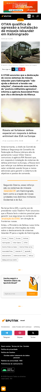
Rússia (11, 238)
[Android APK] (8, 370)
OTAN (26, 242)
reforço (31, 255)
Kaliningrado (6, 242)
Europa (18, 238)
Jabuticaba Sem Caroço (22, 327)
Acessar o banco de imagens (28, 65)
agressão (28, 251)
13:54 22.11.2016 (7, 39)
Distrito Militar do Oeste (9, 247)
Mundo (4, 238)
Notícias (25, 238)
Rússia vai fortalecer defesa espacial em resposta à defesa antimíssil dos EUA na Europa (19, 133)
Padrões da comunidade (9, 361)
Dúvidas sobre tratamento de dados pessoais (17, 356)
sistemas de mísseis (20, 255)
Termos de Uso (17, 346)
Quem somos (6, 346)
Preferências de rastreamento (12, 364)
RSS (20, 361)
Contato (26, 346)
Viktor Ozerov (17, 242)
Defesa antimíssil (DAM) (9, 260)
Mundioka (5, 327)
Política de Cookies (8, 352)
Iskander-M (9, 190)
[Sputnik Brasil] (7, 17)
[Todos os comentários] (3, 388)
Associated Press (7, 251)
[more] (37, 140)
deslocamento (6, 255)
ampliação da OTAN (11, 218)
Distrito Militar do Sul (25, 247)
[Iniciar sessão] (33, 16)
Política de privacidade (9, 349)
